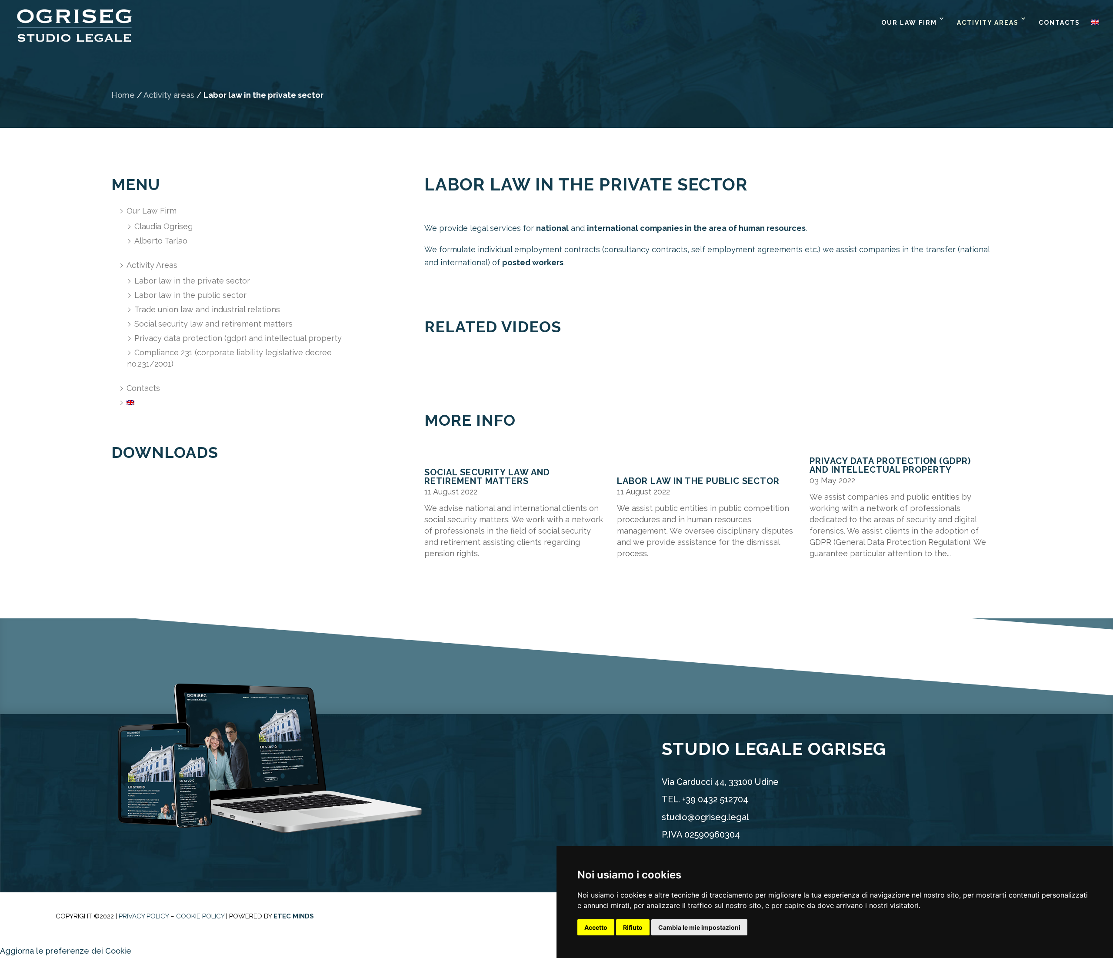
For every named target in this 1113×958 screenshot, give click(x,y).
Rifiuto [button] (633, 927)
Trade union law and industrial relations (207, 309)
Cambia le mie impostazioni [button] (699, 927)
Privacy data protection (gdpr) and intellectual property (238, 338)
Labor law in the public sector (190, 295)
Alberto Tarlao (160, 240)
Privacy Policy (144, 916)
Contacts (1059, 22)
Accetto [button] (595, 927)
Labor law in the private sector (192, 280)
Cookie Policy (200, 916)
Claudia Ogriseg (163, 226)
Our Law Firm (909, 22)
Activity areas (168, 95)
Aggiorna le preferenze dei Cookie (65, 950)
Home (123, 95)
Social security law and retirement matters (213, 323)
